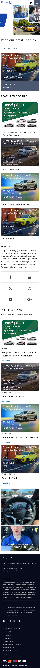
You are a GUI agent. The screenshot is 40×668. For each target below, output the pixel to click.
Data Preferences (8, 648)
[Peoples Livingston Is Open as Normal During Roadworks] (20, 115)
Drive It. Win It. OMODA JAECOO (16, 204)
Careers (16, 612)
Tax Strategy (7, 635)
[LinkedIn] (29, 277)
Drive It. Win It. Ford (11, 169)
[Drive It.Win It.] (20, 222)
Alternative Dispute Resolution (12, 644)
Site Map (5, 654)
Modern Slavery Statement (11, 629)
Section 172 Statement (10, 632)
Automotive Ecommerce (20, 665)
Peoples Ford (11, 607)
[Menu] (37, 2)
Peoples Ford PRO (21, 607)
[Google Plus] (29, 299)
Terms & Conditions (9, 641)
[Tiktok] (17, 621)
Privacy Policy (7, 638)
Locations (10, 612)
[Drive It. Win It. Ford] (20, 152)
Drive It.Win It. (8, 239)
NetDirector (6, 665)
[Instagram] (29, 288)
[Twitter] (10, 288)
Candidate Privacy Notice (11, 651)
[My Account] (30, 2)
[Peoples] (6, 3)
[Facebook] (10, 277)
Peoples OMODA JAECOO (14, 610)
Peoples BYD (31, 607)
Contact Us (15, 615)
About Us (23, 612)
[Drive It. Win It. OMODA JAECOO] (20, 187)
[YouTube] (10, 299)
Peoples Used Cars (29, 610)
